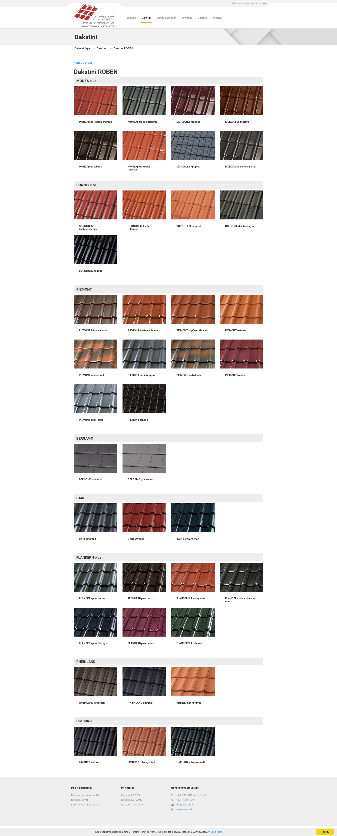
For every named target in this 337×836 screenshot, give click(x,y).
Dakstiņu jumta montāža (85, 795)
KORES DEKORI (83, 62)
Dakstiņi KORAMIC (131, 799)
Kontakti (217, 17)
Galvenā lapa (82, 48)
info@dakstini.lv (184, 804)
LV (259, 3)
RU (264, 3)
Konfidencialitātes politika (85, 804)
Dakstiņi (146, 17)
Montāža (187, 17)
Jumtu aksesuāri (166, 17)
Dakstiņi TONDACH (132, 804)
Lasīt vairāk (216, 831)
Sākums (131, 17)
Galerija (202, 17)
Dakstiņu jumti (79, 799)
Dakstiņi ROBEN (123, 48)
